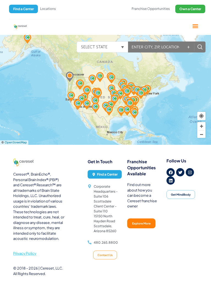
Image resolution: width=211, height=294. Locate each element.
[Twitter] (180, 172)
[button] (195, 26)
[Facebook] (170, 172)
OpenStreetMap (16, 142)
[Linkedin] (170, 180)
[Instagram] (190, 172)
